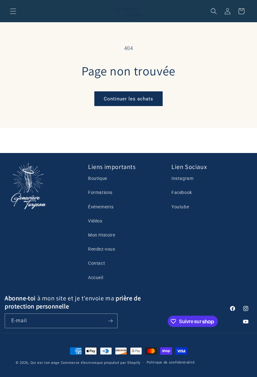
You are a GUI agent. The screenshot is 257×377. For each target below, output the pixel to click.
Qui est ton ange (45, 363)
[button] (13, 11)
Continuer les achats (128, 99)
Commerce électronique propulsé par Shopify (100, 363)
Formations (100, 192)
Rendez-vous (101, 249)
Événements (101, 206)
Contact (96, 263)
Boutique (97, 178)
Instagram (182, 178)
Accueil (95, 277)
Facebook (181, 192)
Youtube (180, 206)
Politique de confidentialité (171, 362)
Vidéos (95, 220)
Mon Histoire (101, 234)
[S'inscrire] (110, 320)
